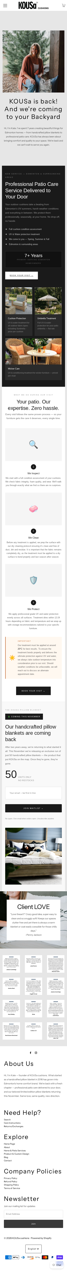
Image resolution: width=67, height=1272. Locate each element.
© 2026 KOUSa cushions (16, 1238)
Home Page (9, 1144)
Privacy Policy (10, 1178)
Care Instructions (12, 1123)
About (7, 1147)
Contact (8, 1160)
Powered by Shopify (41, 1238)
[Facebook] (30, 1052)
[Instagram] (36, 1052)
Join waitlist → (33, 808)
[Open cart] (63, 5)
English (32, 1249)
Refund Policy (10, 1181)
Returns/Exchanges (13, 1126)
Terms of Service (12, 1188)
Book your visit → (21, 275)
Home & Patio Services (15, 1150)
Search (7, 1119)
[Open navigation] (5, 5)
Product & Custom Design (16, 1154)
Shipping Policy (11, 1185)
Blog (6, 1157)
